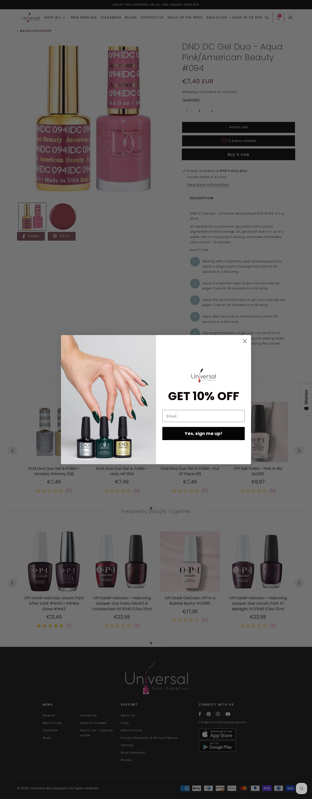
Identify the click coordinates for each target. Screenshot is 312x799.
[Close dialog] (245, 341)
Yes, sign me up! (203, 433)
